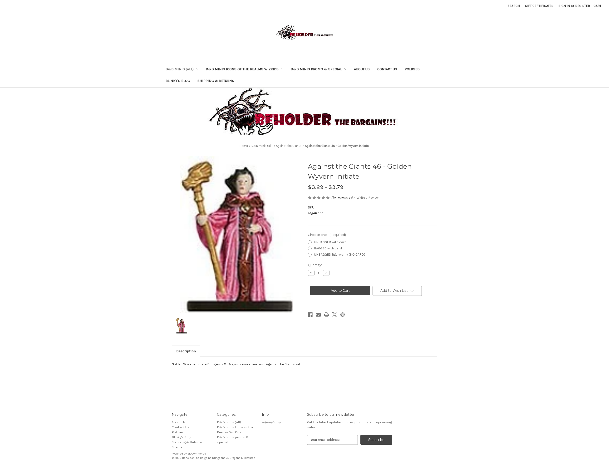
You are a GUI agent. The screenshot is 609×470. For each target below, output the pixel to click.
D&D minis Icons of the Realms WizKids (242, 69)
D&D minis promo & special (316, 69)
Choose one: (327, 235)
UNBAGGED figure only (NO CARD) (339, 254)
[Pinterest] (342, 314)
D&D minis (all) (180, 69)
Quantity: (315, 265)
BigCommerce (196, 453)
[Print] (326, 314)
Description (186, 351)
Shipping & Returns (215, 81)
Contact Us (387, 69)
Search (514, 6)
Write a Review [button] (367, 198)
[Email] (318, 314)
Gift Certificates (539, 6)
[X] (334, 314)
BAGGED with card (328, 248)
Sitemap (178, 447)
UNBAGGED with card (330, 242)
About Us (362, 69)
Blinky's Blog (178, 81)
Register (582, 6)
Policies (412, 69)
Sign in (564, 6)
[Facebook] (310, 314)
